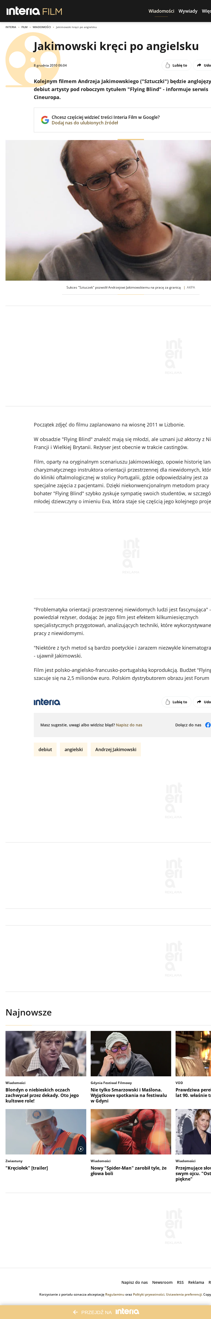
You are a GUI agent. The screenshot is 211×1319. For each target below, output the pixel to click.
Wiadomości (42, 27)
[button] (161, 11)
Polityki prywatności (148, 1294)
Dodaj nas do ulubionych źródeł (106, 122)
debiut (45, 749)
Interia (10, 27)
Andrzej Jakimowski (115, 749)
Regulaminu (114, 1294)
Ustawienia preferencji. (184, 1294)
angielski (74, 749)
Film (24, 27)
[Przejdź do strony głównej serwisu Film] (52, 11)
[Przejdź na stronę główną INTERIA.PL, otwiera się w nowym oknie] (23, 11)
